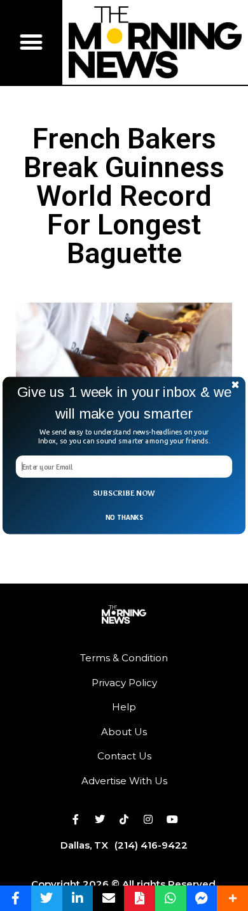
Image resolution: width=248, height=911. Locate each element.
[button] (124, 403)
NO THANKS (124, 517)
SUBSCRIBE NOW (124, 493)
